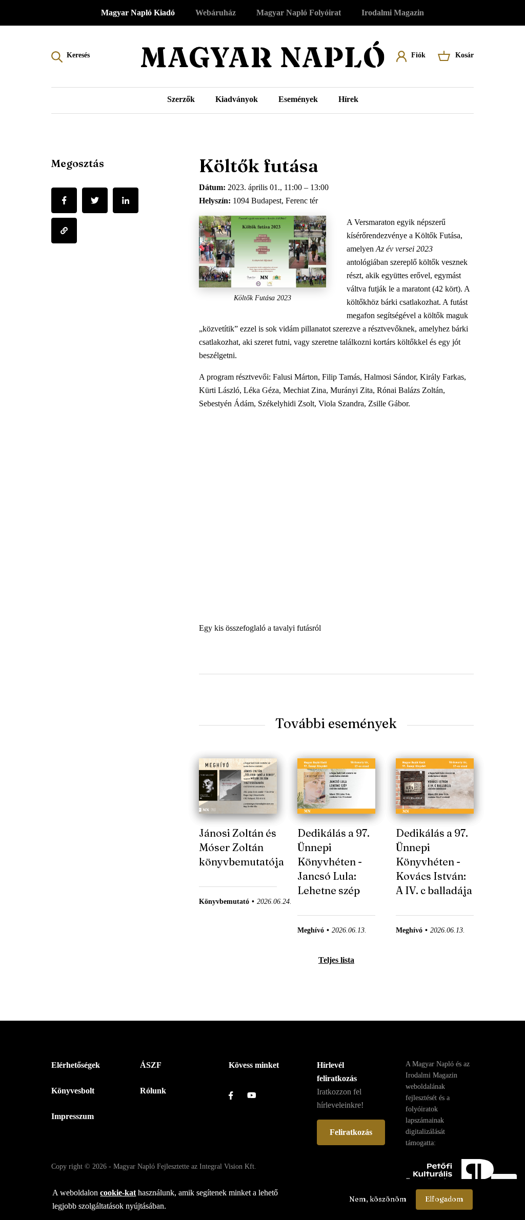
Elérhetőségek (75, 1065)
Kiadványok (236, 99)
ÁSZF (150, 1065)
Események (298, 99)
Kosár (464, 55)
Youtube (256, 1095)
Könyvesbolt (72, 1090)
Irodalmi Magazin (392, 12)
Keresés (78, 55)
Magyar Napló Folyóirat (298, 12)
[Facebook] (64, 200)
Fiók (418, 55)
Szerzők (181, 99)
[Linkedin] (125, 200)
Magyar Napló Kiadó (138, 12)
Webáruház (215, 12)
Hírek (348, 99)
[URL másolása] (64, 230)
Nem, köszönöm (378, 1199)
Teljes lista (336, 960)
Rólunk (153, 1090)
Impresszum (72, 1116)
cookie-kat (118, 1192)
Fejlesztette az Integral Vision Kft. (206, 1166)
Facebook (238, 1095)
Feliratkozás (351, 1132)
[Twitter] (95, 200)
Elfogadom (444, 1199)
